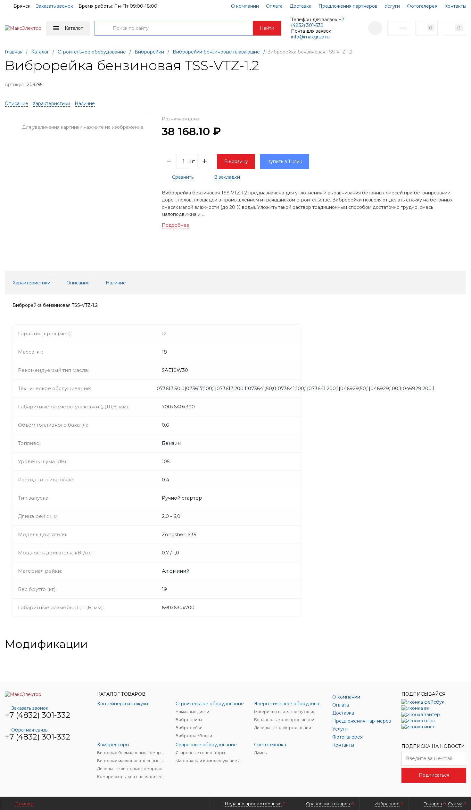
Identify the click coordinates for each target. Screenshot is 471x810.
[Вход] (375, 28)
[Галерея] (452, 644)
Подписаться (434, 775)
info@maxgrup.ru (310, 37)
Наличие (85, 103)
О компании (245, 6)
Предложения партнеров (347, 6)
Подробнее (175, 225)
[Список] (462, 644)
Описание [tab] (78, 283)
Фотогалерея (422, 6)
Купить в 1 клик (284, 161)
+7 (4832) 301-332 (317, 22)
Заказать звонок (54, 6)
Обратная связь (29, 730)
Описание (16, 103)
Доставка (300, 6)
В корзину (236, 161)
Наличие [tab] (116, 283)
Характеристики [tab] (31, 283)
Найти (267, 28)
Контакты (455, 6)
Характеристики (51, 103)
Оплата (274, 6)
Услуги (392, 6)
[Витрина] (442, 644)
